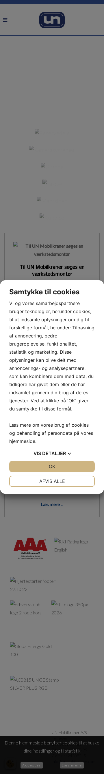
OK (52, 466)
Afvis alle (52, 481)
